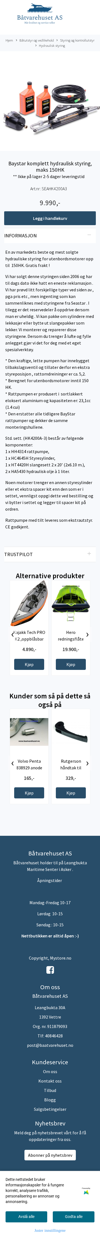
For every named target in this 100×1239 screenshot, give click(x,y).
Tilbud (50, 1090)
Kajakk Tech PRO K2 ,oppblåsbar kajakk (29, 638)
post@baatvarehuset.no (50, 1045)
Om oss (50, 1071)
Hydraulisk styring (52, 45)
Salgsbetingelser (50, 1109)
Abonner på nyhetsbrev (50, 1155)
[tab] (50, 235)
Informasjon (20, 235)
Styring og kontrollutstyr (77, 40)
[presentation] (12, 634)
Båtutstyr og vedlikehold (36, 40)
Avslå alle (26, 1216)
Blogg (50, 1099)
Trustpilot (18, 554)
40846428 (54, 1036)
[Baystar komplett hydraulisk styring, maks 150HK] (50, 102)
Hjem (9, 40)
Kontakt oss (50, 1081)
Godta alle (73, 1216)
